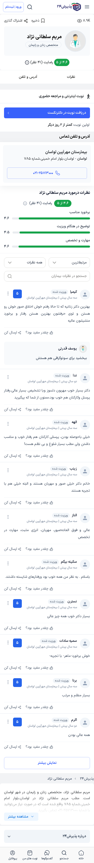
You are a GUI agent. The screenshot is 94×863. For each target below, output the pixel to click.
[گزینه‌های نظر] (8, 294)
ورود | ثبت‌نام (13, 7)
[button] (47, 62)
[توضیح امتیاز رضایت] (25, 203)
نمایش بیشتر (47, 763)
